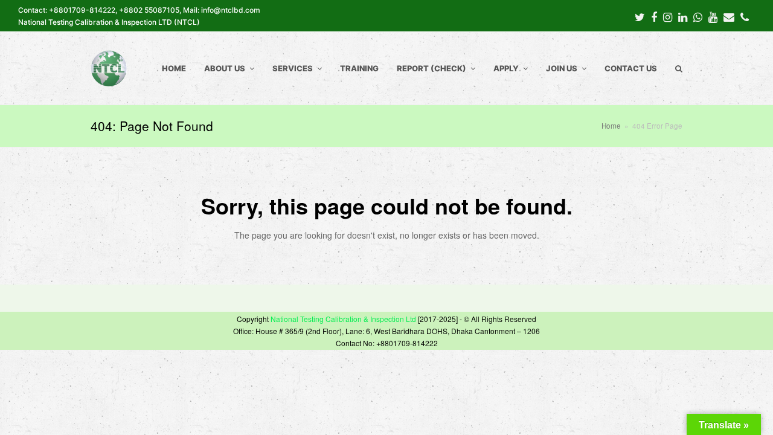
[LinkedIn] (682, 16)
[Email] (728, 16)
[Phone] (744, 16)
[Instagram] (667, 16)
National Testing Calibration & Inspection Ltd (343, 319)
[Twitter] (640, 16)
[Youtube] (712, 16)
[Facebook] (654, 16)
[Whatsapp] (697, 16)
